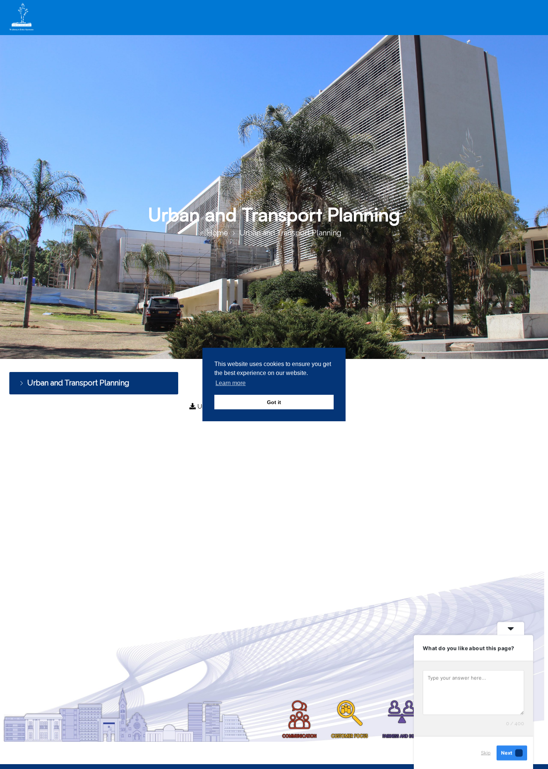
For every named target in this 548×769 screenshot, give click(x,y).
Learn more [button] (230, 383)
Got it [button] (274, 402)
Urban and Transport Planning (75, 382)
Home (217, 232)
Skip (486, 753)
